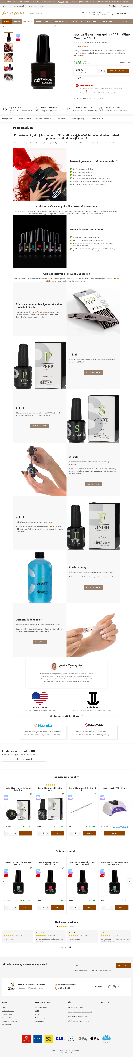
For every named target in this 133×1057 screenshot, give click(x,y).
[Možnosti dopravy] (26, 1039)
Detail (114, 833)
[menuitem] (7, 21)
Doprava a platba (32, 6)
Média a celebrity (40, 1018)
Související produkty (77, 119)
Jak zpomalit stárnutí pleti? (75, 1007)
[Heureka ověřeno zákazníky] (106, 1039)
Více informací (79, 56)
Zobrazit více (66, 947)
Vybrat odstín (93, 484)
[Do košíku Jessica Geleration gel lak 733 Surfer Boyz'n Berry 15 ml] (121, 907)
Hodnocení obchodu (18, 6)
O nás (37, 1014)
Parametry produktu (25, 119)
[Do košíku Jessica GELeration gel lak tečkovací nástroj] (89, 833)
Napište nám (5, 6)
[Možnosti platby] (83, 1039)
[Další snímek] (70, 61)
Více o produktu (93, 372)
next (129, 806)
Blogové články (39, 1021)
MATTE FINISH (45, 529)
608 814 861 (97, 12)
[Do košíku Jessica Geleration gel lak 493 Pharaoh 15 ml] (57, 907)
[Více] (125, 21)
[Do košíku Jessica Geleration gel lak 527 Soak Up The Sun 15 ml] (89, 907)
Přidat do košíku (117, 71)
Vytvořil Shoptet (68, 1052)
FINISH (51, 527)
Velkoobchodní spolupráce (9, 1018)
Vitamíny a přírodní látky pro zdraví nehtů (80, 1012)
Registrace (126, 6)
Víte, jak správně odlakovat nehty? (77, 1016)
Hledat (83, 13)
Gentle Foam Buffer (32, 312)
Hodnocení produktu (42, 119)
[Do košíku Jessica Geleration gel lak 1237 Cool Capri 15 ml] (25, 907)
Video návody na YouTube (9, 1021)
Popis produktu (7, 119)
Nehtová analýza (7, 1025)
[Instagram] (114, 986)
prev (3, 806)
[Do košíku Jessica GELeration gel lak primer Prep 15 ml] (57, 833)
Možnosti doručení (125, 62)
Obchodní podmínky (41, 1007)
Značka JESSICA (61, 119)
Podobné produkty (97, 119)
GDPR (37, 1011)
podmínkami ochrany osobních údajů (100, 970)
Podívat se (39, 642)
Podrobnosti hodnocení (100, 42)
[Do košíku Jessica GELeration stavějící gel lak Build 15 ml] (25, 833)
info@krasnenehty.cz (67, 984)
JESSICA (81, 78)
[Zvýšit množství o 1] (104, 71)
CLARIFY (46, 315)
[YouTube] (118, 986)
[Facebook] (109, 986)
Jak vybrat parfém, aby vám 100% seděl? (79, 1021)
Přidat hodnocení (24, 759)
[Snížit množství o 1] (98, 71)
